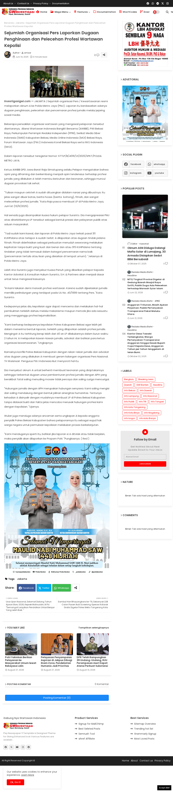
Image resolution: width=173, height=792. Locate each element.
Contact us (23, 3)
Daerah (128, 384)
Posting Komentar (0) (57, 697)
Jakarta (20, 22)
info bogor (129, 418)
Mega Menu (61, 12)
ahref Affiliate (87, 738)
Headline (157, 384)
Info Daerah (146, 390)
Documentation (60, 3)
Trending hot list (143, 728)
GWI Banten (142, 384)
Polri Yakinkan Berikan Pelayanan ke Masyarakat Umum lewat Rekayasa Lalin (20, 661)
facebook (135, 164)
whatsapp (159, 164)
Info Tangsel (157, 401)
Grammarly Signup (145, 733)
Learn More (27, 775)
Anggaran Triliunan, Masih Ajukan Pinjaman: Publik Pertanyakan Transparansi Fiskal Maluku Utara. (147, 309)
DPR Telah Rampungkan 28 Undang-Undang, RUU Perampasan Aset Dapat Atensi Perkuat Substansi (92, 661)
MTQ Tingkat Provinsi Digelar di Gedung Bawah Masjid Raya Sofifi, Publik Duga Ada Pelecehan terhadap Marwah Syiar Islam (147, 284)
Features (82, 12)
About (134, 760)
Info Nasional (150, 396)
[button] (167, 12)
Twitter (46, 588)
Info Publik (129, 401)
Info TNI (142, 401)
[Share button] (76, 588)
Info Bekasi (129, 390)
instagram (135, 173)
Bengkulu (129, 379)
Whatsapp (63, 588)
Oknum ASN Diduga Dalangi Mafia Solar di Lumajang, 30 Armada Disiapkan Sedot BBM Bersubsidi (146, 253)
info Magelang (151, 412)
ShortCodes (129, 12)
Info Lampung (131, 396)
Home (43, 12)
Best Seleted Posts (89, 728)
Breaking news (145, 379)
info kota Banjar (147, 418)
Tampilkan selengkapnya (93, 627)
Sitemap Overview (145, 723)
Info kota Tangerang (134, 407)
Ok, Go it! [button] (15, 782)
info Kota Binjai (132, 412)
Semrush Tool (87, 733)
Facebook (28, 588)
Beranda (9, 22)
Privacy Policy (41, 3)
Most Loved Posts (144, 738)
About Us (8, 3)
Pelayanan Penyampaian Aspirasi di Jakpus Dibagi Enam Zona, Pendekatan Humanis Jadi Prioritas (56, 661)
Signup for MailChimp (91, 723)
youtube (159, 173)
